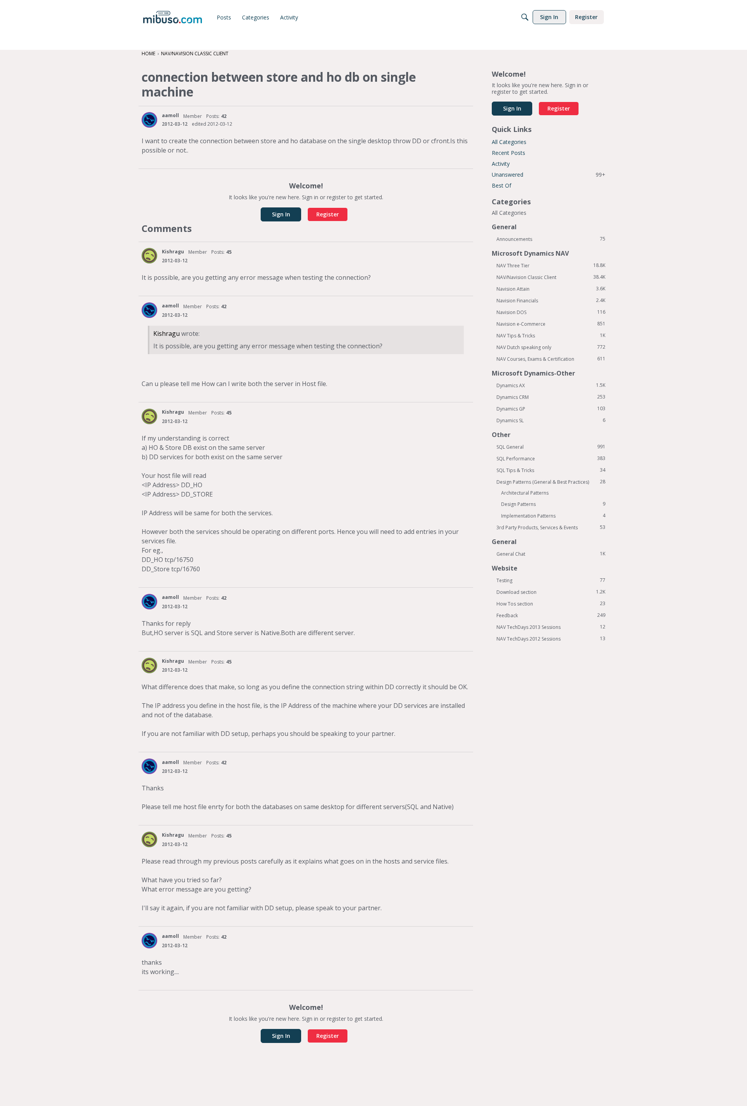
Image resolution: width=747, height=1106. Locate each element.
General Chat (550, 553)
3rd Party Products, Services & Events (550, 527)
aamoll (170, 115)
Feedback (550, 615)
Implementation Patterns (553, 515)
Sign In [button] (281, 214)
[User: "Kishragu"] (149, 255)
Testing (550, 580)
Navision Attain (550, 288)
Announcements (550, 238)
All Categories (509, 142)
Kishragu (173, 251)
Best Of (501, 185)
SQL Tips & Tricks (550, 470)
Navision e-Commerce (550, 323)
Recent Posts (508, 152)
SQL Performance (550, 458)
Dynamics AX (550, 385)
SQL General (550, 446)
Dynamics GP (550, 408)
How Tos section (550, 603)
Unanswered (548, 174)
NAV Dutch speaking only (550, 347)
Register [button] (327, 214)
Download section (550, 591)
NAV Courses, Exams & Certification (550, 358)
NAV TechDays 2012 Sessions (550, 638)
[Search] (525, 17)
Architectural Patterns (525, 493)
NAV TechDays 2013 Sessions (550, 626)
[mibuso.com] (172, 17)
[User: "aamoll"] (149, 120)
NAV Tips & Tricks (550, 335)
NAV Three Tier (550, 265)
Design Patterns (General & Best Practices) (550, 481)
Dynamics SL (550, 420)
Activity (501, 163)
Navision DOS (550, 312)
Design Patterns (553, 503)
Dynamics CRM (550, 396)
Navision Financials (550, 300)
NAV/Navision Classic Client (550, 277)
